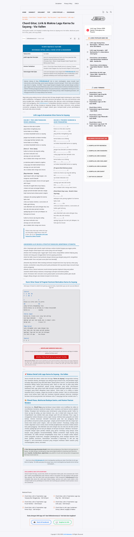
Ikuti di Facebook (43, 522)
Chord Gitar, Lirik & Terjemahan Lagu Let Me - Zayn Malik (98, 101)
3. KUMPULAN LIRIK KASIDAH (96, 156)
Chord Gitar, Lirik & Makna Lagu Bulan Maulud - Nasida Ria (99, 67)
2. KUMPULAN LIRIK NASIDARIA (97, 150)
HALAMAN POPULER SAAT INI (97, 138)
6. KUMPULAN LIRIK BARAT (96, 171)
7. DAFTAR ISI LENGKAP (94, 176)
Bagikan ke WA (64, 522)
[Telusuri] (111, 12)
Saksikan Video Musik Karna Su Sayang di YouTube (51, 357)
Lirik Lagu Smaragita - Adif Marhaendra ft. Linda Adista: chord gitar (99, 52)
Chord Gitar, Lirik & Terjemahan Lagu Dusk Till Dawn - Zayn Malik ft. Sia (98, 124)
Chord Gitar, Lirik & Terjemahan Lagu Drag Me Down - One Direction (98, 94)
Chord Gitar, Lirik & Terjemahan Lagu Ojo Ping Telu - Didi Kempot (68, 497)
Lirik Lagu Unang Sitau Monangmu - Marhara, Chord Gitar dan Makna (99, 44)
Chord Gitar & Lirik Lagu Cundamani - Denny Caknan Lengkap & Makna (67, 508)
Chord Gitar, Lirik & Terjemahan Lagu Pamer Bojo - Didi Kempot (35, 508)
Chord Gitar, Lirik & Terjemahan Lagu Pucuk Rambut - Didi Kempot (35, 503)
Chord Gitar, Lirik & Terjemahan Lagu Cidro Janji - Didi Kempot (66, 503)
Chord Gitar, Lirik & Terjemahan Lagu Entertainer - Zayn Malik (99, 109)
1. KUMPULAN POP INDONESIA (96, 145)
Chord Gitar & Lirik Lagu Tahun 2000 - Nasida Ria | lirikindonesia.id (98, 74)
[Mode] (107, 12)
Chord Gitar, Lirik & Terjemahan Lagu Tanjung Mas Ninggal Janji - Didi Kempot (37, 497)
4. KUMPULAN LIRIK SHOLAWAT (97, 161)
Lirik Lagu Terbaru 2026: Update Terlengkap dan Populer (97, 30)
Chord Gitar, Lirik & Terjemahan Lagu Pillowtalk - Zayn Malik (98, 116)
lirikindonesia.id (70, 72)
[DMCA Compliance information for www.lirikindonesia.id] (98, 20)
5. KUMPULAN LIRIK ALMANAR (97, 166)
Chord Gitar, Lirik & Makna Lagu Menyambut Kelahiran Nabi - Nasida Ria (99, 59)
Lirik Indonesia (67, 534)
